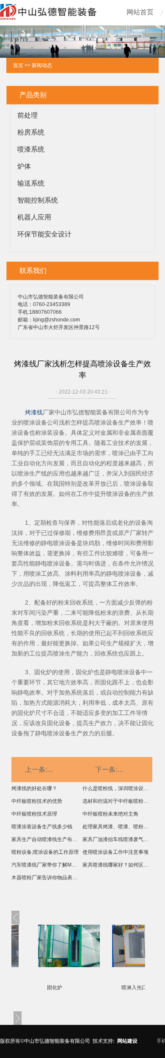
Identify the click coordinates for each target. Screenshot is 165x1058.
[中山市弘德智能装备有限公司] (48, 17)
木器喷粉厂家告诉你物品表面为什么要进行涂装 (45, 878)
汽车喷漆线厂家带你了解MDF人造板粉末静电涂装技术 (45, 865)
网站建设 (127, 1041)
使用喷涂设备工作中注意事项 (115, 852)
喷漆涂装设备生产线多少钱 (41, 827)
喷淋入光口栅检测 (141, 987)
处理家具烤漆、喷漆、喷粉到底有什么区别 (116, 827)
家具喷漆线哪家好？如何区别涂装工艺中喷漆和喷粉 (116, 865)
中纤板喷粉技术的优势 (36, 801)
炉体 (24, 166)
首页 (18, 65)
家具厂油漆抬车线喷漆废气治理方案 (116, 839)
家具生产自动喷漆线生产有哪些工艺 (45, 839)
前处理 (27, 115)
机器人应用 (34, 217)
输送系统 (30, 183)
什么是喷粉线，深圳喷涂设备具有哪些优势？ (116, 788)
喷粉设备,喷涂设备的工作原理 (45, 852)
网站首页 (140, 12)
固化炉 (54, 987)
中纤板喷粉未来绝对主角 (110, 814)
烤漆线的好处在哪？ (34, 788)
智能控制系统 (37, 200)
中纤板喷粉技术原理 (34, 814)
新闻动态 (42, 65)
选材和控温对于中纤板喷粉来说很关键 (116, 801)
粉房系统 (30, 132)
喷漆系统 (30, 149)
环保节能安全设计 (44, 234)
